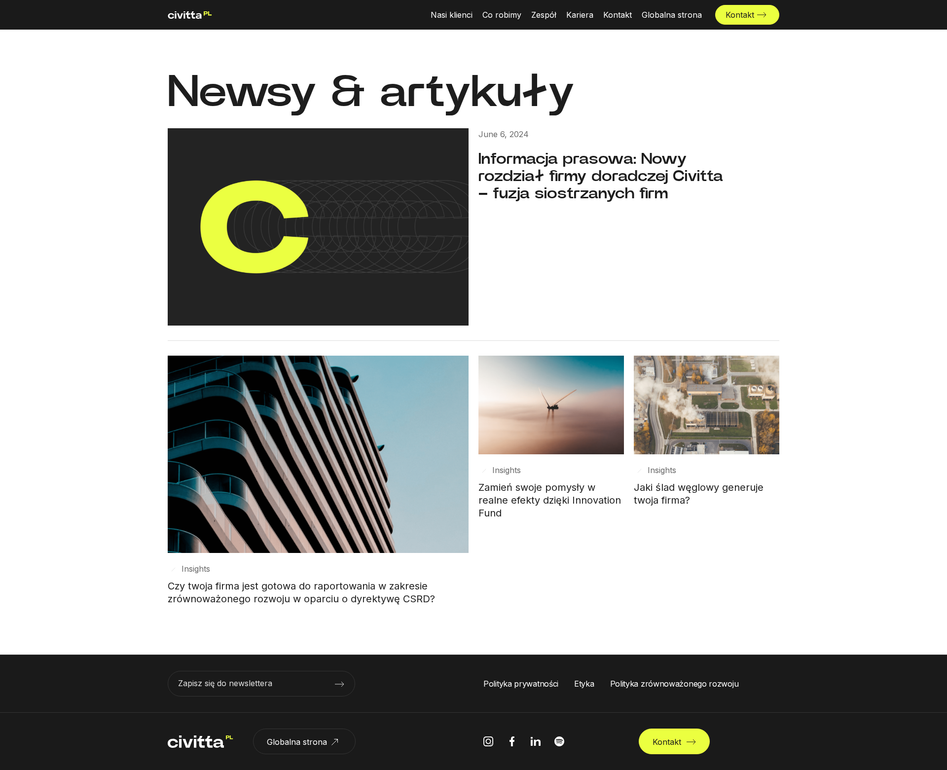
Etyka (584, 684)
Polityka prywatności (520, 684)
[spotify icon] (559, 741)
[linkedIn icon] (536, 741)
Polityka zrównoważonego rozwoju (674, 684)
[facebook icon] (512, 741)
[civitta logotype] (190, 15)
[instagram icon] (488, 741)
